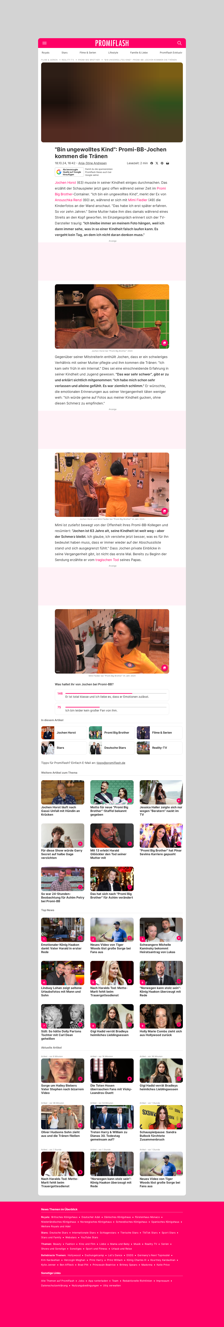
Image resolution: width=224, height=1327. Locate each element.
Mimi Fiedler (137, 200)
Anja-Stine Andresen (92, 163)
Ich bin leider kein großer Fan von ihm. (91, 710)
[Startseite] (112, 43)
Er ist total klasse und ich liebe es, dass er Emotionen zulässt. (107, 696)
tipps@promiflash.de (111, 763)
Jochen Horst (65, 183)
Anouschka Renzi (68, 200)
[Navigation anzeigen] (44, 43)
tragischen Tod (107, 560)
